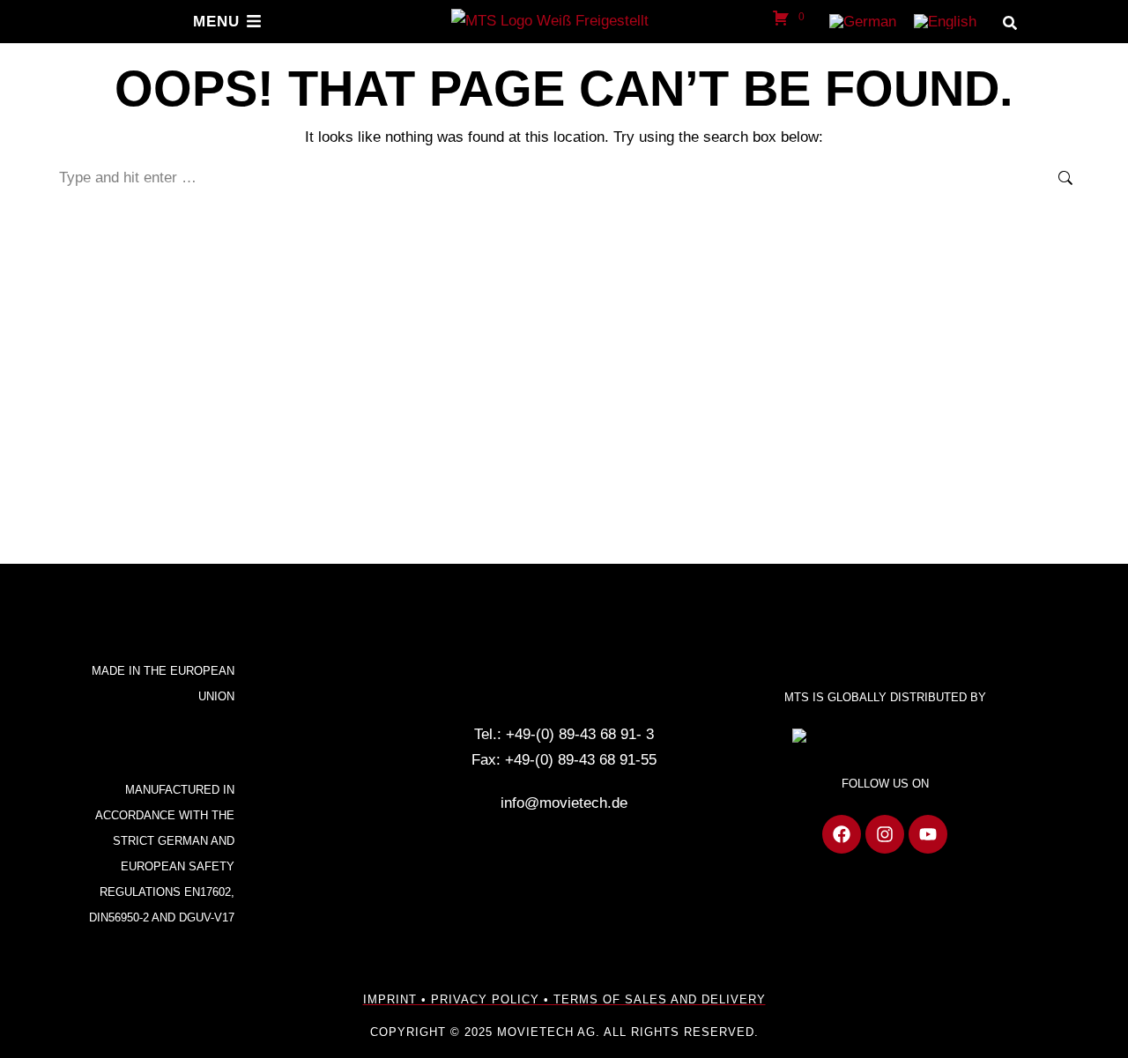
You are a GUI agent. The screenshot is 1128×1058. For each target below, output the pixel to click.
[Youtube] (928, 834)
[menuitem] (862, 21)
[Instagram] (884, 834)
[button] (1010, 23)
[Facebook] (841, 834)
